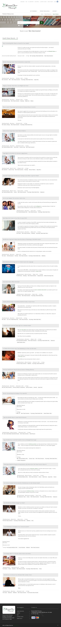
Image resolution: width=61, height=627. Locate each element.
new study (20, 356)
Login (55, 1)
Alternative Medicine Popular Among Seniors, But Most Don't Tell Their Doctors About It (25, 464)
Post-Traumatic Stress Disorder (32, 592)
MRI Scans (20, 275)
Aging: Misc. (36, 79)
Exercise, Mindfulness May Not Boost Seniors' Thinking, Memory (18, 369)
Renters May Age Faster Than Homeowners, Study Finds (16, 62)
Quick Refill (37, 1)
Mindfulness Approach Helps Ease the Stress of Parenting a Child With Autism (22, 239)
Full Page (27, 55)
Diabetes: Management (21, 460)
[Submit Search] (42, 22)
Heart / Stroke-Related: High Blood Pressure (11, 433)
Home (42, 14)
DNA (10, 79)
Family (9, 568)
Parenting (16, 255)
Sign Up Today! (50, 1)
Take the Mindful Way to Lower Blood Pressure (14, 417)
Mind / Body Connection (49, 55)
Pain (19, 413)
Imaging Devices (40, 275)
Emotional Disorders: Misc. (22, 212)
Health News (22, 25)
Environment (5, 79)
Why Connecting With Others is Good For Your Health (16, 43)
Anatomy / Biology (6, 124)
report (37, 271)
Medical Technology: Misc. (48, 275)
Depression (42, 192)
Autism (4, 255)
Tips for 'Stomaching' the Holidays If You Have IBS (15, 393)
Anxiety (15, 192)
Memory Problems (32, 169)
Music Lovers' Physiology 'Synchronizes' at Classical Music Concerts (19, 107)
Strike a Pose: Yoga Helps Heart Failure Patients (14, 131)
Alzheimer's (5, 169)
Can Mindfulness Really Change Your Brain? (14, 503)
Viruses (19, 233)
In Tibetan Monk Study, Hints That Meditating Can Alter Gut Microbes (19, 348)
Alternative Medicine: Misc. (8, 147)
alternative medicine (34, 468)
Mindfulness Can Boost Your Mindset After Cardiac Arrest (18, 575)
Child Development (10, 255)
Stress (4, 319)
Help (26, 1)
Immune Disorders (22, 547)
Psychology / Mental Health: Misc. (37, 55)
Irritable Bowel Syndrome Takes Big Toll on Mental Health (17, 325)
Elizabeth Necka (52, 51)
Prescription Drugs (6, 100)
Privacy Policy (19, 618)
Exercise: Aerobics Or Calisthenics (19, 387)
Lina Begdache (38, 206)
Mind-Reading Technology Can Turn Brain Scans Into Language (18, 262)
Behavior (5, 568)
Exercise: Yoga (22, 147)
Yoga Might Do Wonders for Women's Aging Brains (15, 153)
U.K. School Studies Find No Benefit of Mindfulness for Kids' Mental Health (22, 483)
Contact (54, 11)
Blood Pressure (32, 433)
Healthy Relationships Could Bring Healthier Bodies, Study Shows (19, 301)
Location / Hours (43, 1)
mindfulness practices (32, 444)
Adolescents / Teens (22, 496)
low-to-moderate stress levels (40, 289)
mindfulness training (30, 491)
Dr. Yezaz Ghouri (23, 329)
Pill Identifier (30, 1)
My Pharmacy (33, 11)
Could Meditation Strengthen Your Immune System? (16, 526)
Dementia (35, 387)
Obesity (32, 100)
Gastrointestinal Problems (22, 340)
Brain (32, 520)
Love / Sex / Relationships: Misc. (12, 319)
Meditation (43, 255)
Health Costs (44, 476)
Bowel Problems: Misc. (21, 342)
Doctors (40, 476)
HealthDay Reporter (21, 405)
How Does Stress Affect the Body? (11, 281)
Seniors (55, 476)
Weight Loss (27, 100)
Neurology (22, 100)
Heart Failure (16, 147)
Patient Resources (45, 11)
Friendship (14, 568)
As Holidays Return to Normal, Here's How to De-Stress (17, 553)
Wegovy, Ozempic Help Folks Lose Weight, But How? (15, 85)
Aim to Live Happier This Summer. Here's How (14, 198)
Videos (30, 25)
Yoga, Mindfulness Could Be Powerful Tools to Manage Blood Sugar (19, 440)
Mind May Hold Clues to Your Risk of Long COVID (15, 218)
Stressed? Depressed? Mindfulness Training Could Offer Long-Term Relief (21, 175)
